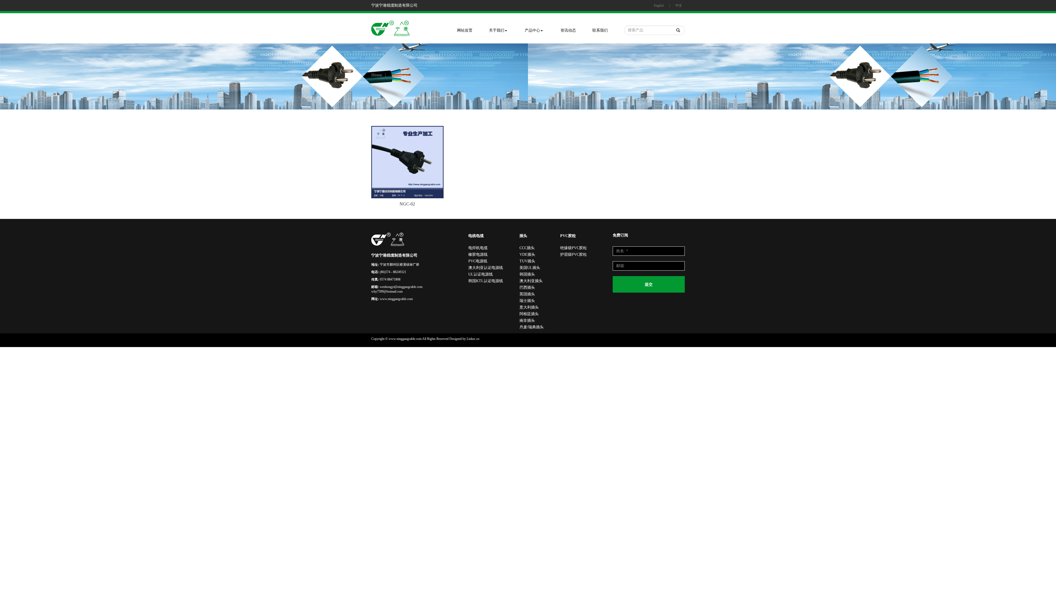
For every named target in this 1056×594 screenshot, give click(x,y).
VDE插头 (527, 254)
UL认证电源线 (480, 274)
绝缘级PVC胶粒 (573, 248)
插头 (523, 236)
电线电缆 (476, 236)
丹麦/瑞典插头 (531, 327)
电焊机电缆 (478, 248)
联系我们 (600, 30)
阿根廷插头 (529, 314)
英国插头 (527, 294)
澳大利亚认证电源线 (485, 268)
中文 (678, 5)
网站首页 (464, 30)
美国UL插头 (529, 268)
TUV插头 (527, 261)
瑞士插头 (527, 301)
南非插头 (527, 320)
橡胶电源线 (478, 254)
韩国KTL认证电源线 (485, 281)
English (659, 5)
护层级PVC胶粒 (573, 254)
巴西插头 (527, 287)
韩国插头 (527, 274)
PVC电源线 (477, 261)
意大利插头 (529, 307)
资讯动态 (568, 30)
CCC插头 (527, 248)
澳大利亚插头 (531, 281)
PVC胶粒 (568, 236)
